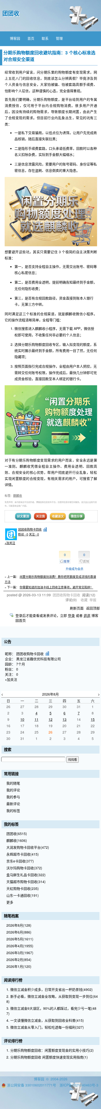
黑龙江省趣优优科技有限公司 (38, 658)
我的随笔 (13, 783)
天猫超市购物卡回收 (26, 881)
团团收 (10, 13)
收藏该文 (58, 516)
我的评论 (13, 789)
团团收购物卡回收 (30, 529)
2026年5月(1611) (19, 938)
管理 (59, 38)
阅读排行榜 (13, 980)
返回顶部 (93, 608)
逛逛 (87, 615)
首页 (30, 38)
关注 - (34, 534)
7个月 (20, 663)
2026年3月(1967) (19, 952)
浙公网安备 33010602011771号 (31, 1085)
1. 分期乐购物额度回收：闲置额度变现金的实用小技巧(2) (50, 1050)
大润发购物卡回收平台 (27, 847)
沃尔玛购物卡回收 (24, 867)
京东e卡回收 (20, 861)
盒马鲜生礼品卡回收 (26, 874)
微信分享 (77, 516)
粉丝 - (23, 534)
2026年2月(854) (18, 959)
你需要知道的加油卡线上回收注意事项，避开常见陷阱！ (56, 587)
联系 (45, 38)
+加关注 (10, 543)
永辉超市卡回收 (22, 854)
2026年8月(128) (18, 925)
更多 (9, 902)
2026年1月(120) (18, 966)
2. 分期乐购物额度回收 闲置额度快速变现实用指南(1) (47, 1057)
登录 (71, 615)
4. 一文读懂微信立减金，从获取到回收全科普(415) (45, 1020)
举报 (92, 599)
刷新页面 (77, 608)
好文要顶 (23, 516)
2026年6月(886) (18, 932)
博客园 (15, 38)
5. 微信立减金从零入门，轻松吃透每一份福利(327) (45, 1027)
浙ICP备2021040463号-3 (79, 1085)
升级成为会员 (74, 569)
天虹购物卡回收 (22, 888)
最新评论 (13, 803)
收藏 (84, 599)
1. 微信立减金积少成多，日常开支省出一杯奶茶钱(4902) (49, 989)
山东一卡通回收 (22, 895)
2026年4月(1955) (19, 945)
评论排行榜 (13, 1041)
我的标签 (13, 810)
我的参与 (13, 796)
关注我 (40, 516)
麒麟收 (17, 495)
